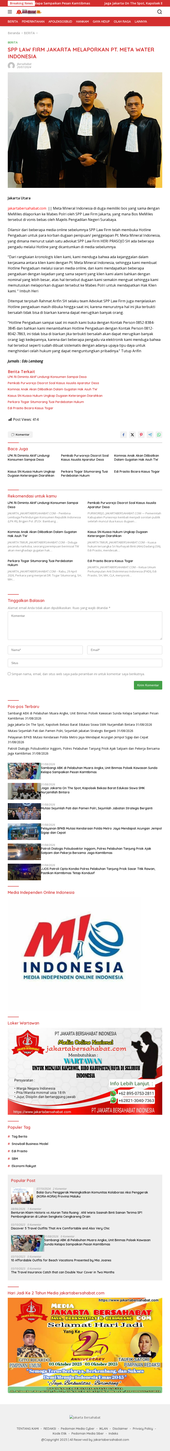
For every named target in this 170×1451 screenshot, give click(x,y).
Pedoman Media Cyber (78, 1429)
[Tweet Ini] (132, 434)
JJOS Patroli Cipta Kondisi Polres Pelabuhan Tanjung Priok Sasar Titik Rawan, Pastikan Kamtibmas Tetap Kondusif (98, 871)
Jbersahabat (24, 64)
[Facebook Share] (123, 434)
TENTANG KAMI (28, 1429)
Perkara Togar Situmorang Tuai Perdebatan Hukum (46, 402)
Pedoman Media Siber (87, 1433)
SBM (15, 1159)
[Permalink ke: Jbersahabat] (11, 65)
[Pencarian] (159, 12)
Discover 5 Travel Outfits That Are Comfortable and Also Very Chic (60, 1228)
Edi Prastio (19, 1151)
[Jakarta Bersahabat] (28, 12)
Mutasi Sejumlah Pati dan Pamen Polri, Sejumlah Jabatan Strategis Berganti (62, 731)
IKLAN (103, 1429)
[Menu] (11, 12)
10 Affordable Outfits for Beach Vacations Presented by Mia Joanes (61, 1260)
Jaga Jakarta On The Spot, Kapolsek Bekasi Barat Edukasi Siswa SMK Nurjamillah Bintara (71, 724)
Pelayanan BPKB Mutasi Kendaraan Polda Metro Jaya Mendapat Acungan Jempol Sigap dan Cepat (78, 737)
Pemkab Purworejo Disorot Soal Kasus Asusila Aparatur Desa (53, 383)
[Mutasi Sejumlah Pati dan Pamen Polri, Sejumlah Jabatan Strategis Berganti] (24, 811)
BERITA (13, 42)
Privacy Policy (143, 1429)
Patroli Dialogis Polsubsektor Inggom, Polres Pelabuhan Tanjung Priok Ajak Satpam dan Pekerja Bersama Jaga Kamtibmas (96, 851)
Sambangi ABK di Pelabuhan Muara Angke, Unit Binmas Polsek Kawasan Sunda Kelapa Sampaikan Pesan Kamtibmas (99, 770)
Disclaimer (120, 1429)
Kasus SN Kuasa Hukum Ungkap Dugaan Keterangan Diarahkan (55, 396)
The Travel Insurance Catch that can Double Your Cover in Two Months (62, 1272)
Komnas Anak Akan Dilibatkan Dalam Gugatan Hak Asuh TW (52, 389)
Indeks (113, 1433)
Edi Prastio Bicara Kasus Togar (30, 408)
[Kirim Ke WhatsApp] (159, 434)
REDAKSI (50, 1429)
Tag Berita (19, 1136)
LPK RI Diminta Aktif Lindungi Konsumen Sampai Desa (47, 377)
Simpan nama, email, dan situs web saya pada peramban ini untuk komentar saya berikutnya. (78, 674)
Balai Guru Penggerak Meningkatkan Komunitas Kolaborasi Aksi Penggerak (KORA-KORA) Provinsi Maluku (92, 1194)
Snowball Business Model (30, 1144)
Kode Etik (60, 1433)
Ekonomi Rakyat (24, 1166)
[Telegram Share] (150, 434)
